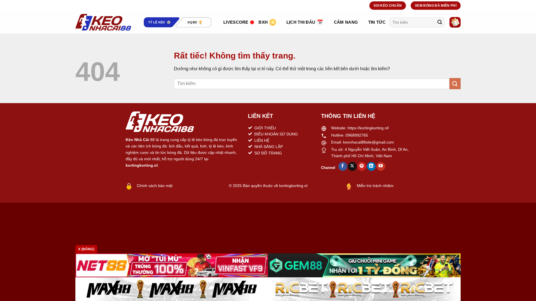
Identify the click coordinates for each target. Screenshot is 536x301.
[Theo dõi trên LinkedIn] (371, 166)
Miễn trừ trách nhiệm (375, 185)
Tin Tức (377, 22)
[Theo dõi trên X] (352, 166)
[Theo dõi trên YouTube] (380, 166)
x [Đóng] (86, 249)
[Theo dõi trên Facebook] (342, 166)
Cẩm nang (346, 22)
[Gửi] (439, 22)
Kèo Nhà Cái (137, 139)
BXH (263, 22)
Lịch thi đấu (300, 22)
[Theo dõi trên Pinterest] (361, 166)
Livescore (235, 22)
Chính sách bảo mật (155, 185)
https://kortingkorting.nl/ (368, 128)
